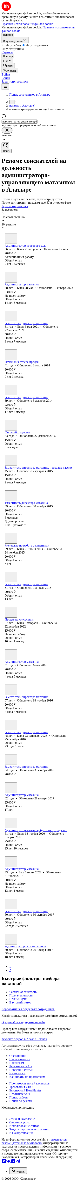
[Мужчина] (11, 354)
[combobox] (19, 122)
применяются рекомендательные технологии (34, 1141)
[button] (6, 74)
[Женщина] (11, 238)
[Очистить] (7, 130)
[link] (8, 65)
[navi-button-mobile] (5, 86)
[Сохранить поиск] (5, 146)
